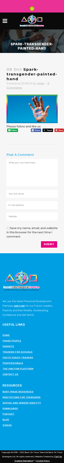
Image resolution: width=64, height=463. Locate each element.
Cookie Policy (43, 461)
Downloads (10, 408)
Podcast (9, 414)
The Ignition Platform (18, 368)
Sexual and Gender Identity (22, 403)
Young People (12, 341)
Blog (6, 419)
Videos (7, 425)
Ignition (19, 306)
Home (6, 335)
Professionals (13, 363)
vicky (40, 83)
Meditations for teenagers (22, 397)
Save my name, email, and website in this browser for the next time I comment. (32, 232)
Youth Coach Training (18, 357)
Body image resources (18, 391)
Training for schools (18, 352)
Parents (8, 346)
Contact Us (10, 374)
